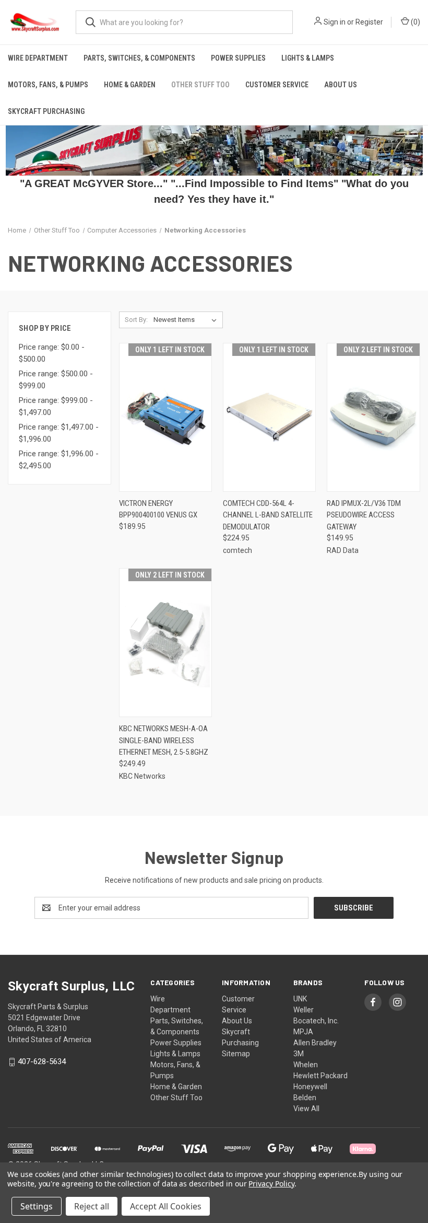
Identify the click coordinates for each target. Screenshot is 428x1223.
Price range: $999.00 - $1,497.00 (56, 406)
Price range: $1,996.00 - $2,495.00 (59, 459)
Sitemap (236, 1053)
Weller (303, 1010)
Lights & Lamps (307, 58)
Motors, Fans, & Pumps (48, 84)
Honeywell (310, 1086)
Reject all (91, 1206)
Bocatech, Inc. (316, 1021)
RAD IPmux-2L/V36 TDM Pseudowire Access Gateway (364, 515)
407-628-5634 (42, 1062)
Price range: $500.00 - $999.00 (56, 379)
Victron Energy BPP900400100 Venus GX (158, 509)
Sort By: (136, 320)
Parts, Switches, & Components (139, 58)
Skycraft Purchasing (46, 111)
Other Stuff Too (200, 84)
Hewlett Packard (320, 1075)
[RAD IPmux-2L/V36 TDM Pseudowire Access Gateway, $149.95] (373, 417)
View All (306, 1108)
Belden (304, 1097)
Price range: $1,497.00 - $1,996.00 (59, 433)
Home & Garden (130, 84)
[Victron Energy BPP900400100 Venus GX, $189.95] (165, 417)
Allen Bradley (315, 1043)
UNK (300, 999)
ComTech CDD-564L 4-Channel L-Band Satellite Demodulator (268, 515)
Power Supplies (238, 58)
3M (298, 1053)
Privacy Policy (271, 1184)
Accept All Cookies (165, 1206)
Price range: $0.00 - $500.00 (52, 353)
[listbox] (187, 320)
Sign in (335, 22)
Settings (36, 1206)
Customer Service (276, 84)
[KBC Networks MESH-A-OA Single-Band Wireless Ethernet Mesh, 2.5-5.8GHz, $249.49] (165, 642)
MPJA (303, 1032)
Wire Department (38, 58)
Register (369, 22)
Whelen (305, 1064)
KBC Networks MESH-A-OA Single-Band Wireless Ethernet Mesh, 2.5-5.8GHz (163, 740)
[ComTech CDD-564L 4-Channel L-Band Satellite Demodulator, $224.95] (269, 417)
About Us (340, 84)
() (414, 22)
